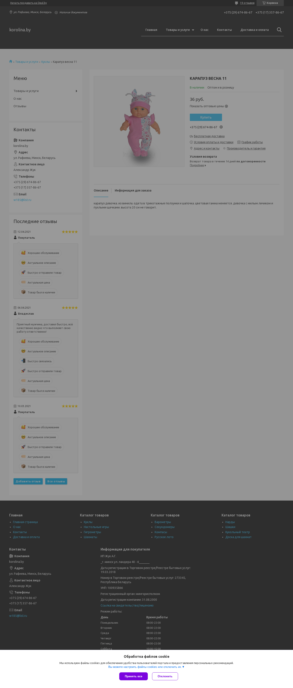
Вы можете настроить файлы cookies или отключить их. (145, 666)
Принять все (133, 676)
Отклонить (165, 676)
